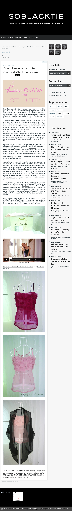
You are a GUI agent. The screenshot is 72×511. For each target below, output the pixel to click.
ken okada (32, 472)
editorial (52, 113)
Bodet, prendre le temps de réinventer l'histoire (60, 205)
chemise (25, 474)
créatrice (5, 474)
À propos (18, 37)
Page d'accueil (5, 52)
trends (52, 110)
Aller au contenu (5, 1)
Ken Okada (32, 148)
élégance (52, 107)
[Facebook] (51, 47)
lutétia (23, 473)
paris (19, 473)
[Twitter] (58, 47)
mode (20, 474)
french (10, 477)
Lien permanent (9, 470)
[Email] (58, 52)
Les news (26, 470)
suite (34, 476)
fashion (11, 474)
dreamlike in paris (24, 472)
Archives (10, 37)
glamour (59, 110)
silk (32, 474)
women (25, 476)
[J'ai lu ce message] (70, 508)
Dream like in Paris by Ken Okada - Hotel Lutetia (18, 267)
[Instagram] (51, 52)
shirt (29, 474)
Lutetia (30, 204)
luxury (10, 473)
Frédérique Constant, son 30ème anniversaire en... (60, 246)
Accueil (3, 37)
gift (12, 476)
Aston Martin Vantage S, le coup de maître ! (60, 136)
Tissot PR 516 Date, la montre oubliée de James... (60, 190)
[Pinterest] (64, 47)
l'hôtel (24, 169)
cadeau (15, 476)
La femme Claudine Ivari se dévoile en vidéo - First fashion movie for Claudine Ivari (23, 57)
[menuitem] (4, 37)
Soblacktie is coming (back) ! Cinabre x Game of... (60, 232)
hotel (41, 472)
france (14, 477)
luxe (7, 473)
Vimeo (7, 269)
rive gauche (36, 473)
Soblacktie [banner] (36, 17)
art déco (15, 473)
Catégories (27, 37)
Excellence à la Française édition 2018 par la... (60, 261)
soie (34, 474)
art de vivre (39, 476)
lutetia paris (29, 473)
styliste (42, 473)
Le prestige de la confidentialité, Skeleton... (61, 162)
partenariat (39, 474)
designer (16, 474)
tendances (60, 117)
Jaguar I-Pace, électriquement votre (60, 218)
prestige (30, 476)
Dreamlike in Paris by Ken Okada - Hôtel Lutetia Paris (20, 70)
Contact (35, 37)
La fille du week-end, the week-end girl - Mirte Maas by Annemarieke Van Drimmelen (23, 48)
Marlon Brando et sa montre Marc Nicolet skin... (60, 149)
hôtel (37, 472)
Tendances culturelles (35, 470)
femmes (20, 476)
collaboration (6, 476)
